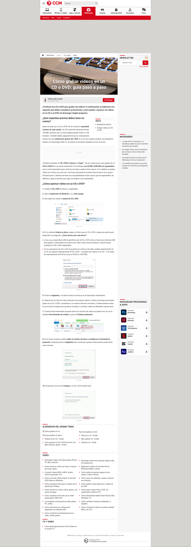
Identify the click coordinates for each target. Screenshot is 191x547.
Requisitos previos (104, 124)
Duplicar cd (85, 442)
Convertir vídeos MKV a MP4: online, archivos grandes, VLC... (59, 473)
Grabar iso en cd (51, 439)
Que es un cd (86, 435)
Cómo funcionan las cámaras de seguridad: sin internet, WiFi (57, 508)
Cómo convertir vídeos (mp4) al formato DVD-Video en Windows (60, 479)
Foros (144, 13)
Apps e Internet (74, 13)
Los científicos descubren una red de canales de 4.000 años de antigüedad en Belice (135, 165)
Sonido (59, 18)
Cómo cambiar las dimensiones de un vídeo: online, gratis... (59, 514)
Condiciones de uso (89, 535)
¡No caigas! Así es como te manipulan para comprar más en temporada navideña (134, 152)
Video (53, 18)
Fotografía (66, 18)
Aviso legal (120, 535)
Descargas (130, 13)
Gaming (102, 13)
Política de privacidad (102, 535)
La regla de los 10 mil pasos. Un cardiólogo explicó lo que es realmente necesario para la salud (135, 144)
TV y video (67, 55)
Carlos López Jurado (55, 99)
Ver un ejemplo (143, 66)
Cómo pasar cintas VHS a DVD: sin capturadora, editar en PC (94, 491)
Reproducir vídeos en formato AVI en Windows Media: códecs (95, 467)
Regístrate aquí (71, 535)
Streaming (45, 18)
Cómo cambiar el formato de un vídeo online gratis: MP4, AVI (59, 497)
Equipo (80, 535)
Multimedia (88, 13)
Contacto (113, 535)
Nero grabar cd (87, 439)
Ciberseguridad (116, 13)
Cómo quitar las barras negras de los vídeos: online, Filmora (95, 473)
